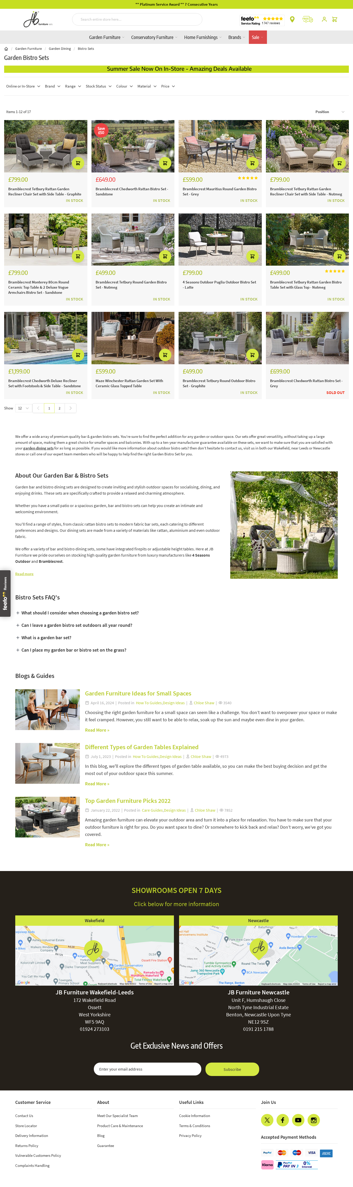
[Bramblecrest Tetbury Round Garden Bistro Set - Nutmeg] (133, 239)
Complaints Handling (32, 1165)
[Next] (70, 408)
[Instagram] (314, 1120)
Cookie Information (194, 1115)
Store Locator (26, 1125)
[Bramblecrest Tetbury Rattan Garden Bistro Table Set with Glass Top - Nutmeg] (307, 239)
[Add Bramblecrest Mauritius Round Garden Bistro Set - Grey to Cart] (252, 163)
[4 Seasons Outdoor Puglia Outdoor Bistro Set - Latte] (220, 239)
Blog (101, 1135)
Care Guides (152, 810)
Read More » (97, 730)
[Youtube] (298, 1120)
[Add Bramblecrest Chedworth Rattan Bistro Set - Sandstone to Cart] (165, 163)
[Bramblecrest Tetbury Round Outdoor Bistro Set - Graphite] (220, 338)
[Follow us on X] (267, 1120)
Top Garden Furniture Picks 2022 (128, 801)
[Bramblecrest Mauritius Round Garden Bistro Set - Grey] (220, 146)
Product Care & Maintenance (120, 1125)
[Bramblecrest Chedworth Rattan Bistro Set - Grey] (307, 338)
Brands (235, 37)
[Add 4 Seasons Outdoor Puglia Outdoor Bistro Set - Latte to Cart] (252, 256)
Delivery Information (31, 1135)
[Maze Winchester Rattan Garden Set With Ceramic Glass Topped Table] (133, 338)
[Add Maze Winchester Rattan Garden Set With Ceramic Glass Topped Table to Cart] (165, 355)
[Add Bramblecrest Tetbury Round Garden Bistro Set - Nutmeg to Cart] (165, 256)
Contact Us (24, 1115)
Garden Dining (60, 48)
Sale (256, 37)
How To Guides (149, 702)
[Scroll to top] (338, 1152)
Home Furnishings (201, 37)
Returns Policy (26, 1145)
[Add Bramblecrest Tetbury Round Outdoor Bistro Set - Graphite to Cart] (252, 355)
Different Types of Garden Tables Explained (142, 747)
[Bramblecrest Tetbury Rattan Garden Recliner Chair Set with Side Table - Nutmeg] (307, 146)
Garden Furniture (105, 37)
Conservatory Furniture (152, 37)
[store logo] (38, 19)
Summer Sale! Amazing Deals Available (176, 4)
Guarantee (105, 1145)
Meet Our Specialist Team (117, 1115)
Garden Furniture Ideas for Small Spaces (138, 693)
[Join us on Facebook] (283, 1120)
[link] (38, 408)
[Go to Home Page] (6, 48)
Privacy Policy (190, 1135)
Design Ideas (174, 702)
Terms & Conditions (194, 1125)
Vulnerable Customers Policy (38, 1155)
